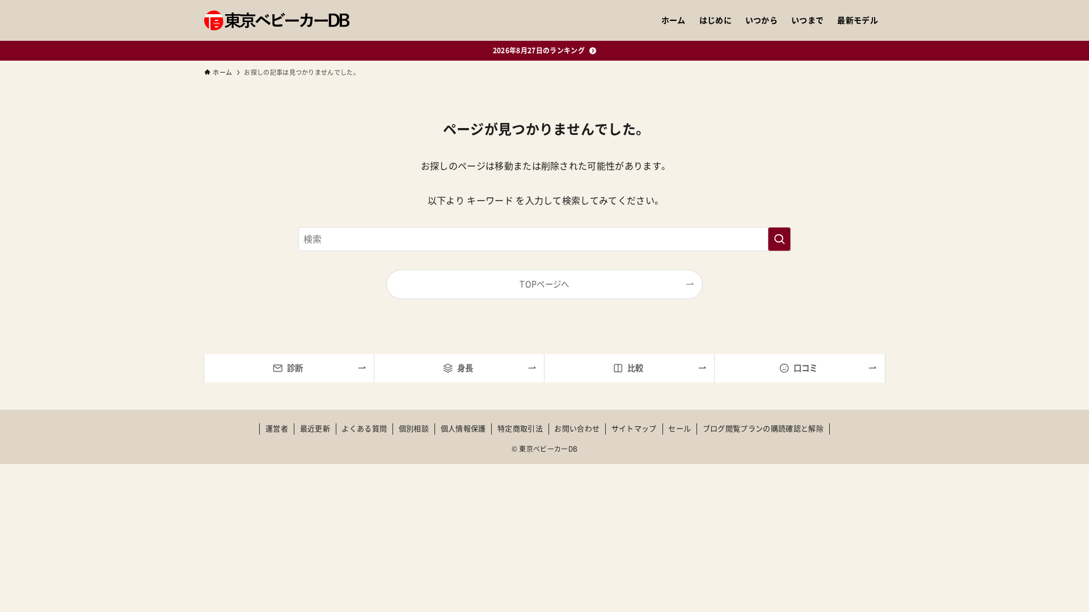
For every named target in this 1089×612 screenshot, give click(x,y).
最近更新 (315, 428)
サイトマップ (634, 428)
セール (679, 428)
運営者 (276, 428)
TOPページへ (544, 284)
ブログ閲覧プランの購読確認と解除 (763, 428)
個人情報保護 (463, 428)
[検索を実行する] (779, 239)
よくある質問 (364, 428)
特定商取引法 (520, 428)
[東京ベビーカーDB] (276, 20)
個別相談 (414, 428)
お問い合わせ (577, 428)
